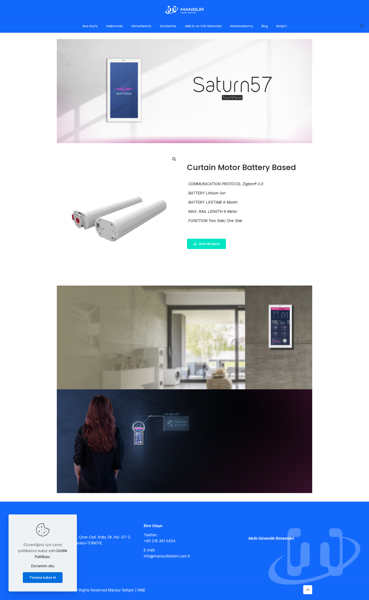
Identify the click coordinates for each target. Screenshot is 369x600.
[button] (174, 159)
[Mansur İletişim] (184, 9)
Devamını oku (42, 566)
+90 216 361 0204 (159, 541)
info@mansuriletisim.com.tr (167, 556)
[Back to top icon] (307, 589)
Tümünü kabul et (42, 577)
